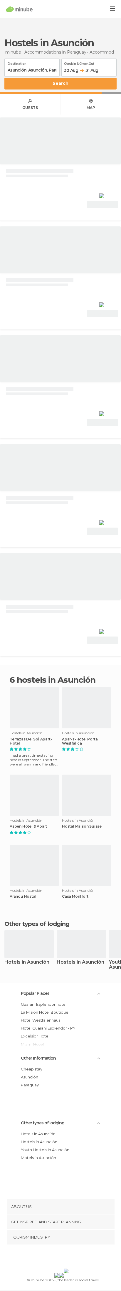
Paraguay (30, 1085)
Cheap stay (31, 1069)
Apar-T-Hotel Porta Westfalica (80, 741)
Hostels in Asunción (80, 962)
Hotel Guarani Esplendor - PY (48, 1028)
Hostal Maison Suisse (82, 826)
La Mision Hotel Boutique (44, 1012)
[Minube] (19, 9)
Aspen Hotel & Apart (28, 826)
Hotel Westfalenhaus (40, 1020)
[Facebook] (51, 1257)
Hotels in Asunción (26, 962)
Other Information (38, 1058)
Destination (17, 63)
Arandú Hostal (23, 896)
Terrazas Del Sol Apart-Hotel (31, 741)
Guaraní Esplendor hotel (43, 1004)
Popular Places (35, 993)
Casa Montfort (75, 896)
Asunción (29, 1077)
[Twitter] (59, 1257)
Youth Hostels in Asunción (45, 1149)
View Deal (102, 204)
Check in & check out (79, 63)
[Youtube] (74, 1257)
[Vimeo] (66, 1257)
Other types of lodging (42, 1123)
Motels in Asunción (38, 1157)
